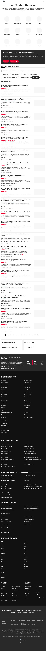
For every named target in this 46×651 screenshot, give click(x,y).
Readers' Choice (15, 590)
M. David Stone (9, 305)
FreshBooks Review (5, 448)
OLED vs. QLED (4, 486)
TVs (25, 414)
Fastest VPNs (27, 387)
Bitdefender (3, 553)
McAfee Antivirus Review (29, 451)
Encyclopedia (35, 610)
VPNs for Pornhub (5, 430)
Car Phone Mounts (28, 380)
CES (26, 595)
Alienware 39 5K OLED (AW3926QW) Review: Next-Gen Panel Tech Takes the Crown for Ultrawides (16, 98)
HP (24, 548)
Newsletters (30, 610)
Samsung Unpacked (40, 597)
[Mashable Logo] (31, 620)
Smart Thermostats (28, 402)
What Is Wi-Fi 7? (4, 527)
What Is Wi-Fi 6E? (27, 524)
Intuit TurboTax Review (28, 446)
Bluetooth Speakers (5, 396)
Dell (25, 541)
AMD (2, 546)
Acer (2, 541)
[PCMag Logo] (5, 1)
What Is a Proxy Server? (29, 510)
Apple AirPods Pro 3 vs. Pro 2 (7, 475)
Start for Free (6, 329)
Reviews (3, 610)
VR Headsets (4, 435)
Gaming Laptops (27, 394)
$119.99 (5, 119)
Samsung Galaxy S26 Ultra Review (8, 466)
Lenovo (2, 556)
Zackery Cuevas (9, 107)
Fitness (24, 74)
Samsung (26, 566)
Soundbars (26, 407)
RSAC (37, 594)
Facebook (26, 543)
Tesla (2, 574)
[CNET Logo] (14, 620)
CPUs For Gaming (27, 382)
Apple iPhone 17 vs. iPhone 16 (7, 478)
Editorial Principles (14, 61)
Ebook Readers (15, 74)
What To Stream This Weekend (7, 530)
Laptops (3, 407)
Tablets (25, 410)
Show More (35, 77)
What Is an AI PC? (5, 519)
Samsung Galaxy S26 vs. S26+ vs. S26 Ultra (33, 486)
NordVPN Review (4, 457)
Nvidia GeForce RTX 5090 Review (8, 459)
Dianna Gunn (9, 185)
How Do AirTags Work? (6, 506)
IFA (36, 588)
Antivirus (14, 70)
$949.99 (5, 206)
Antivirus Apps (4, 387)
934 (37, 334)
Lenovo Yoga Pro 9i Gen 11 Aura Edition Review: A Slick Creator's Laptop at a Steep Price (14, 283)
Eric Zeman (9, 267)
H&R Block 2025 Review (6, 451)
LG (2, 559)
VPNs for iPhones (4, 425)
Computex (27, 598)
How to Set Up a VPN (5, 513)
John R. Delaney (10, 121)
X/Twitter (3, 577)
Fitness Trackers (34, 74)
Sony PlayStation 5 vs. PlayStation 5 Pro (32, 488)
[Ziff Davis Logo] (4, 622)
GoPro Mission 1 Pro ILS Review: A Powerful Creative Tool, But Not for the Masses (15, 189)
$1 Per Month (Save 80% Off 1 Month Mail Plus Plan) (14, 241)
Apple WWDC (27, 588)
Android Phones (4, 382)
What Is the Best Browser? (29, 519)
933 (35, 334)
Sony (25, 568)
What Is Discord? (4, 524)
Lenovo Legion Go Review (29, 448)
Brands (18, 610)
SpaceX (3, 572)
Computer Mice (24, 70)
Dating (32, 70)
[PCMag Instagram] (31, 347)
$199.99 (5, 303)
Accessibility (26, 636)
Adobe (2, 543)
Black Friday (27, 590)
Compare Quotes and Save (9, 183)
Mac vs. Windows (27, 478)
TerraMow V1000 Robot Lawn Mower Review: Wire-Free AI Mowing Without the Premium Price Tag (16, 199)
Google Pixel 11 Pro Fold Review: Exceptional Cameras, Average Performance (13, 260)
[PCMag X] (26, 347)
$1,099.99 (4, 105)
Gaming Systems (25, 77)
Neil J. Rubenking (10, 243)
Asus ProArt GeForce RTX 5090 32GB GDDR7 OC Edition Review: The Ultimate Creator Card (14, 138)
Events (22, 610)
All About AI (3, 586)
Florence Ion (9, 218)
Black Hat (27, 593)
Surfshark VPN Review (28, 464)
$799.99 (5, 157)
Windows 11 (14, 600)
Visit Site (5, 228)
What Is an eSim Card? (6, 521)
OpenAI (25, 561)
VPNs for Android (4, 423)
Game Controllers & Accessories (10, 77)
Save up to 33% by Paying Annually (11, 254)
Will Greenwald (9, 318)
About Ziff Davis (6, 636)
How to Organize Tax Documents (7, 510)
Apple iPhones (4, 392)
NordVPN (26, 556)
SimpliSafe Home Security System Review (32, 459)
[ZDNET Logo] (22, 620)
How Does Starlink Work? (6, 508)
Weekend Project (15, 598)
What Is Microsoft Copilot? (29, 516)
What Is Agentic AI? (5, 516)
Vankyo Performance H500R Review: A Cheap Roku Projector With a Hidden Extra (15, 271)
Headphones (4, 402)
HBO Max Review (4, 453)
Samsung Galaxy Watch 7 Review (31, 457)
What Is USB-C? (27, 521)
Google (25, 546)
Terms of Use (17, 636)
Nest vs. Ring (4, 484)
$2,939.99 (5, 290)
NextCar (14, 588)
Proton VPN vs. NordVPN (6, 488)
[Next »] (40, 335)
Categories (14, 610)
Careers (19, 612)
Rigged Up (14, 593)
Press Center (31, 612)
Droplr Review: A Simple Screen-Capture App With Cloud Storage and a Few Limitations (14, 125)
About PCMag (13, 612)
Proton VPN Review (5, 464)
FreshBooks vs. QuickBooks (29, 475)
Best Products (8, 610)
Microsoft (3, 561)
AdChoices (24, 640)
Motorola (3, 564)
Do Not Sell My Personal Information (35, 636)
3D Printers (5, 70)
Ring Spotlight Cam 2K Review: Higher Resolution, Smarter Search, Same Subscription (14, 112)
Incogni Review (27, 444)
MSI (2, 566)
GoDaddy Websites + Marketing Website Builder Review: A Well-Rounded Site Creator (14, 322)
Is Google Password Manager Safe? (31, 508)
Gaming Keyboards (28, 392)
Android (2, 588)
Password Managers (5, 414)
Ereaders (26, 384)
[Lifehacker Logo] (40, 620)
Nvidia (25, 559)
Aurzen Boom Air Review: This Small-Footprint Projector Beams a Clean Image (13, 296)
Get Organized (4, 600)
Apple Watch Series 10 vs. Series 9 (8, 480)
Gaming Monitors (27, 396)
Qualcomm (26, 564)
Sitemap (40, 610)
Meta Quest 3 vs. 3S (28, 480)
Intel (25, 553)
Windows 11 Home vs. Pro (6, 497)
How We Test (5, 61)
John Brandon (9, 256)
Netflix (2, 568)
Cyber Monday (39, 586)
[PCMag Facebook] (24, 347)
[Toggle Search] (44, 1)
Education (5, 74)
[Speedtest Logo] (32, 624)
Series (26, 610)
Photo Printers (4, 417)
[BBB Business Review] (28, 645)
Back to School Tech (5, 593)
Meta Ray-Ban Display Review (30, 453)
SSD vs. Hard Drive (5, 492)
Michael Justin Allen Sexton (12, 146)
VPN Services (4, 420)
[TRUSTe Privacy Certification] (20, 645)
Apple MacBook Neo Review (7, 444)
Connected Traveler (5, 598)
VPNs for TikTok (4, 432)
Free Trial (5, 132)
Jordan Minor (9, 94)
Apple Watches (4, 394)
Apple (2, 548)
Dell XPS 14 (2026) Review (6, 446)
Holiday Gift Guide (16, 586)
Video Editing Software (28, 417)
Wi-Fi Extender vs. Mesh (6, 494)
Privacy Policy (11, 636)
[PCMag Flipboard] (28, 347)
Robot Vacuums (27, 400)
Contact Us (25, 612)
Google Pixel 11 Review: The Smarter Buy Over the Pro (16, 211)
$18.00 (5, 170)
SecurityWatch (15, 595)
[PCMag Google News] (29, 347)
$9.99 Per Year (6, 92)
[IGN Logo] (23, 624)
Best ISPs (3, 595)
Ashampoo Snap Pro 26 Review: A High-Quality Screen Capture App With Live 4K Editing (16, 163)
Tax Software (26, 412)
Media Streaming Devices (6, 412)
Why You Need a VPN (5, 532)
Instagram (26, 550)
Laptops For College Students (7, 410)
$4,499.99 (7, 144)
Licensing (22, 636)
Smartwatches (27, 405)
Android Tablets (4, 384)
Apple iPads (3, 389)
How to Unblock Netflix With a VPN (31, 506)
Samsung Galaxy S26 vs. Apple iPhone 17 (32, 484)
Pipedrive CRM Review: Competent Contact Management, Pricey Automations (13, 176)
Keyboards (3, 405)
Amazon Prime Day (29, 586)
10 (29, 334)
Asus (2, 550)
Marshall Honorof (10, 292)
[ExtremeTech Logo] (14, 624)
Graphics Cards (4, 400)
